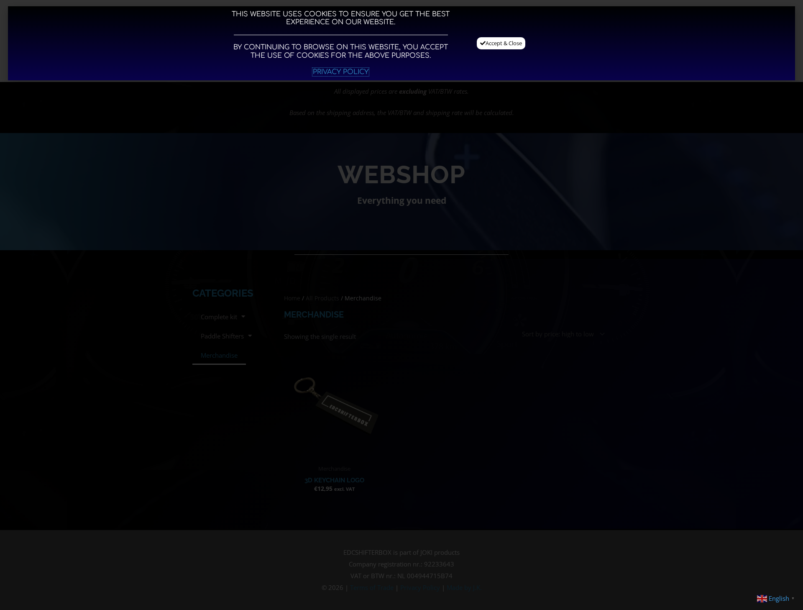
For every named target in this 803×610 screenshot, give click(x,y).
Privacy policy (340, 72)
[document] (401, 305)
